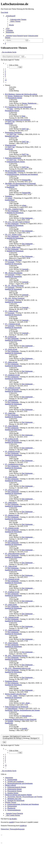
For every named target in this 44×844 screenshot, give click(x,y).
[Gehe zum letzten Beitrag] (37, 103)
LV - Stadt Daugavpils (12, 630)
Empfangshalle (10, 200)
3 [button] (5, 73)
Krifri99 (10, 721)
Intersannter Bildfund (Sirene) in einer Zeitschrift (20, 719)
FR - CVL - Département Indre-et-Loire (18, 668)
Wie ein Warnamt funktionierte (15, 171)
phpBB (11, 822)
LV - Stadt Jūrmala (11, 477)
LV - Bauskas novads (12, 515)
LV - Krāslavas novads (12, 451)
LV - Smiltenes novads (12, 375)
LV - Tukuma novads (12, 617)
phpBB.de (23, 825)
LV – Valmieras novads (12, 324)
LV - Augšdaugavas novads (14, 464)
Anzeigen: (6, 736)
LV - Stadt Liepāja (11, 604)
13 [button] (6, 80)
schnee (10, 198)
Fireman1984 (12, 172)
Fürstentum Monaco (11, 681)
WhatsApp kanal (10, 145)
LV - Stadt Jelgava (11, 502)
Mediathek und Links (12, 136)
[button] (5, 63)
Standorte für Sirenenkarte (15, 212)
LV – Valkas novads (11, 311)
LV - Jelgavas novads (12, 490)
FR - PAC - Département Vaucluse (16, 655)
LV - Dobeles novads (12, 528)
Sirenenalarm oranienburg (13, 132)
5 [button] (5, 76)
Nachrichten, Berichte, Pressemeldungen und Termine (22, 710)
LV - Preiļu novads (11, 349)
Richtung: (26, 738)
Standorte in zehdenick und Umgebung (17, 120)
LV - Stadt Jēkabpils (11, 426)
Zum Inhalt (4, 12)
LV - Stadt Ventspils (11, 643)
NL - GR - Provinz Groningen (14, 298)
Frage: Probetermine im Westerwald (16, 706)
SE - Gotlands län (10, 336)
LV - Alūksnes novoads (12, 387)
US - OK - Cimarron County (14, 209)
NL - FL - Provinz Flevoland (14, 285)
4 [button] (5, 74)
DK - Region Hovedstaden (13, 273)
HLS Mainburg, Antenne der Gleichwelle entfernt (21, 94)
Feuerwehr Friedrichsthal (13, 158)
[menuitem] (17, 19)
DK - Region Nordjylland (13, 260)
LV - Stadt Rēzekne (11, 400)
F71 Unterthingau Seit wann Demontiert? (18, 107)
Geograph (11, 262)
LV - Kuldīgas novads (12, 592)
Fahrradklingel (12, 708)
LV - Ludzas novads (11, 439)
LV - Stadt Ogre (10, 413)
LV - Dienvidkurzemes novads (15, 553)
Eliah (11, 109)
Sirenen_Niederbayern (15, 96)
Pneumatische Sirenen (15, 98)
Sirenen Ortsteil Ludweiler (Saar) (15, 694)
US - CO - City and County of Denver (17, 222)
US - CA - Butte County (13, 247)
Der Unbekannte (13, 211)
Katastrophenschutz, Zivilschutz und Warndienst (22, 174)
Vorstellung (8, 196)
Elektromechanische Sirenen (16, 161)
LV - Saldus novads (11, 541)
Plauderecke (9, 123)
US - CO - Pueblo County (13, 234)
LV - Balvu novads (11, 362)
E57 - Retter (13, 696)
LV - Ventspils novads (12, 579)
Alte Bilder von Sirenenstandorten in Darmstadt (20, 183)
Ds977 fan (11, 121)
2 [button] (5, 71)
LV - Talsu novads (11, 566)
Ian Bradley (13, 819)
